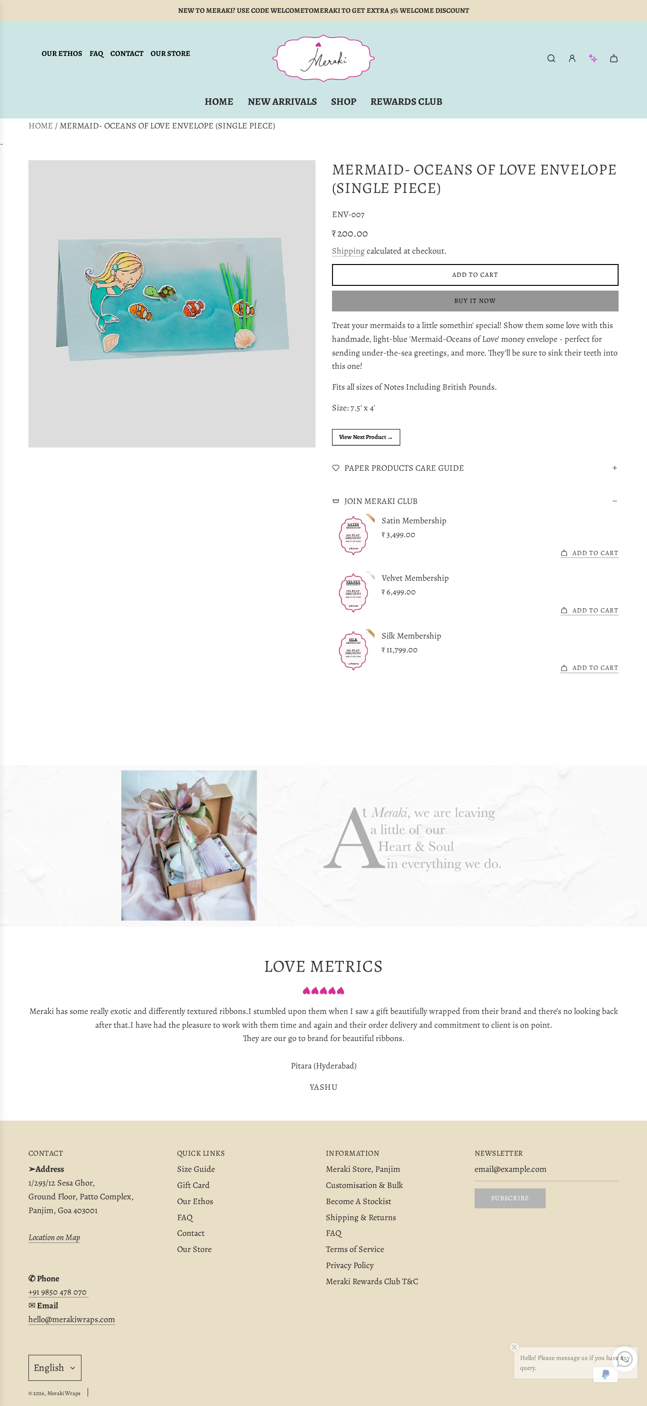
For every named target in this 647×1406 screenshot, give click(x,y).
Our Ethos (62, 53)
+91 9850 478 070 (58, 1291)
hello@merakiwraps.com (71, 1319)
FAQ (96, 53)
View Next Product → (366, 437)
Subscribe (510, 1198)
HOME (40, 125)
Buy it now (475, 300)
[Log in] (572, 58)
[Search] (551, 58)
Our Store (170, 53)
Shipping (348, 250)
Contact (127, 53)
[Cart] (613, 58)
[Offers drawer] (593, 58)
